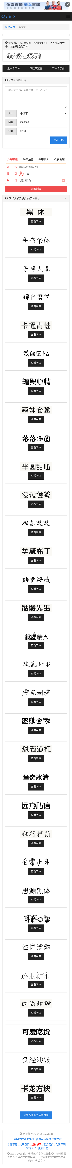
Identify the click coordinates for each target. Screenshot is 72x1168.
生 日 (12, 180)
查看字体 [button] (36, 221)
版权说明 (36, 1144)
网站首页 (10, 27)
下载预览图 (36, 68)
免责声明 (61, 1144)
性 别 (12, 173)
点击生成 (59, 140)
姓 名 (12, 167)
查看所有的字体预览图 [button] (36, 1115)
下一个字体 (58, 68)
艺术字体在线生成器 (22, 1139)
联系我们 (49, 1144)
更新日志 (43, 1148)
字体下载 (12, 1144)
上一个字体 (13, 68)
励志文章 (57, 1139)
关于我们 (24, 1144)
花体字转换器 (43, 1139)
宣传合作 (31, 1148)
